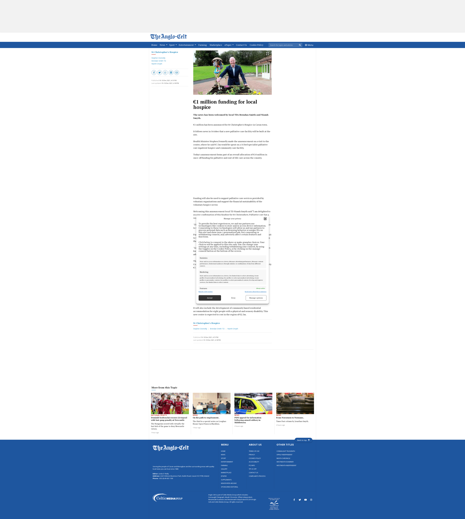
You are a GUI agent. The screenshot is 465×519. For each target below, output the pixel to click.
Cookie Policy (257, 44)
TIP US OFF (252, 469)
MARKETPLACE (226, 472)
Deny (233, 298)
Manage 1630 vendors (206, 291)
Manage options (256, 298)
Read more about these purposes (255, 291)
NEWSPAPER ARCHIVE (229, 483)
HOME (223, 451)
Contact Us (242, 44)
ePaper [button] (228, 44)
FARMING (224, 465)
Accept (210, 298)
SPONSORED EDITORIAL (229, 487)
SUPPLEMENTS (226, 480)
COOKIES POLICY (255, 458)
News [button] (163, 44)
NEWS (223, 455)
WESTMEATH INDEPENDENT (286, 465)
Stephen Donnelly (158, 58)
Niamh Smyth (156, 64)
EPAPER (224, 476)
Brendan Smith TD (158, 61)
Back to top (302, 440)
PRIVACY (252, 455)
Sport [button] (172, 44)
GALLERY (224, 469)
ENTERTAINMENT (227, 462)
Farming (203, 44)
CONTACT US (253, 472)
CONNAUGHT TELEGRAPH (286, 451)
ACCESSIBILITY (254, 462)
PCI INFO (252, 465)
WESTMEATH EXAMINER (285, 462)
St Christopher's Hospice (164, 52)
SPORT (223, 458)
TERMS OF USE (254, 451)
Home (154, 44)
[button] (265, 218)
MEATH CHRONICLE (283, 458)
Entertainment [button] (186, 44)
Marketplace (216, 44)
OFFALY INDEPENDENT (284, 455)
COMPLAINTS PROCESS (257, 476)
